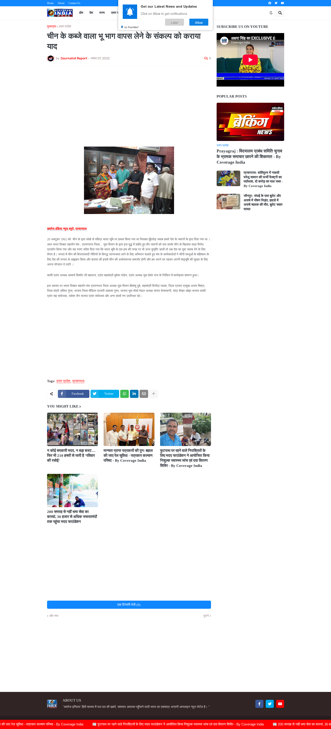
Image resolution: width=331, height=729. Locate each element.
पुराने (206, 616)
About (61, 3)
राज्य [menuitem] (102, 12)
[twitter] (276, 3)
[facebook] (269, 3)
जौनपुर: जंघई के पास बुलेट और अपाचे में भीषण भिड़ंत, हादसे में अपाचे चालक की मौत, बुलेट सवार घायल (263, 202)
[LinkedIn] (134, 394)
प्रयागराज (78, 381)
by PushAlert (131, 27)
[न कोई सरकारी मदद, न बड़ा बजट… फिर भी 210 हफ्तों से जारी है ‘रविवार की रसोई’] (72, 429)
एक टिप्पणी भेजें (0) (129, 604)
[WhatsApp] (124, 394)
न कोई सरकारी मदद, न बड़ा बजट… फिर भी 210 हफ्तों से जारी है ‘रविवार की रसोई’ (71, 455)
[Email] (144, 394)
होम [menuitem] (81, 12)
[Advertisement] (129, 103)
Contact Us (74, 3)
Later (174, 22)
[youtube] (282, 3)
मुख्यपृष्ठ (51, 26)
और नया (53, 616)
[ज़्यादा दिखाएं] (153, 394)
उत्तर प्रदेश (65, 26)
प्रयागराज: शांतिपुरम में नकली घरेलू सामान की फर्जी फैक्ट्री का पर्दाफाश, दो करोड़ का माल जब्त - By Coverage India (263, 179)
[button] (271, 13)
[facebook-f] (259, 704)
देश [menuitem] (91, 12)
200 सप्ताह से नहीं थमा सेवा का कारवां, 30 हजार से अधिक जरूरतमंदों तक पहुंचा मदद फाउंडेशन (72, 517)
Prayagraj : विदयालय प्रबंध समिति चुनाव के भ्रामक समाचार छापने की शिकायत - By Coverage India (249, 156)
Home (50, 3)
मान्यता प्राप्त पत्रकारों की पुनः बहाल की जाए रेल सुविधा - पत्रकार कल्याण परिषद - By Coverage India (128, 455)
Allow (199, 22)
